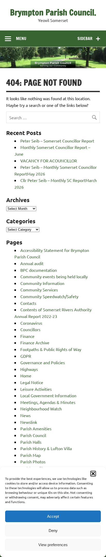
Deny (53, 530)
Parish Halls (30, 441)
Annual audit (31, 263)
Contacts (28, 303)
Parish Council (33, 435)
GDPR (25, 356)
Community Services (39, 289)
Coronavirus (31, 322)
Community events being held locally (54, 276)
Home (25, 375)
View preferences (53, 545)
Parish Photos (33, 461)
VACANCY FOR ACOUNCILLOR (48, 160)
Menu (21, 38)
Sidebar (84, 38)
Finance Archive (34, 342)
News (25, 415)
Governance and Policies (42, 362)
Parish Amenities (35, 428)
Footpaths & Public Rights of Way (50, 349)
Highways (29, 369)
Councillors (30, 329)
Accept (53, 516)
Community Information (42, 283)
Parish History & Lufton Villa (46, 448)
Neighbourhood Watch (41, 408)
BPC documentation (38, 270)
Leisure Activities (36, 389)
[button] (93, 473)
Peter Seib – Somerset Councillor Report (57, 140)
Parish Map (30, 455)
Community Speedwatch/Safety (49, 296)
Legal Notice (31, 382)
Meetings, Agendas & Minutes (47, 402)
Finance (27, 336)
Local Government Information (48, 395)
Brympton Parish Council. (53, 12)
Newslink (28, 422)
